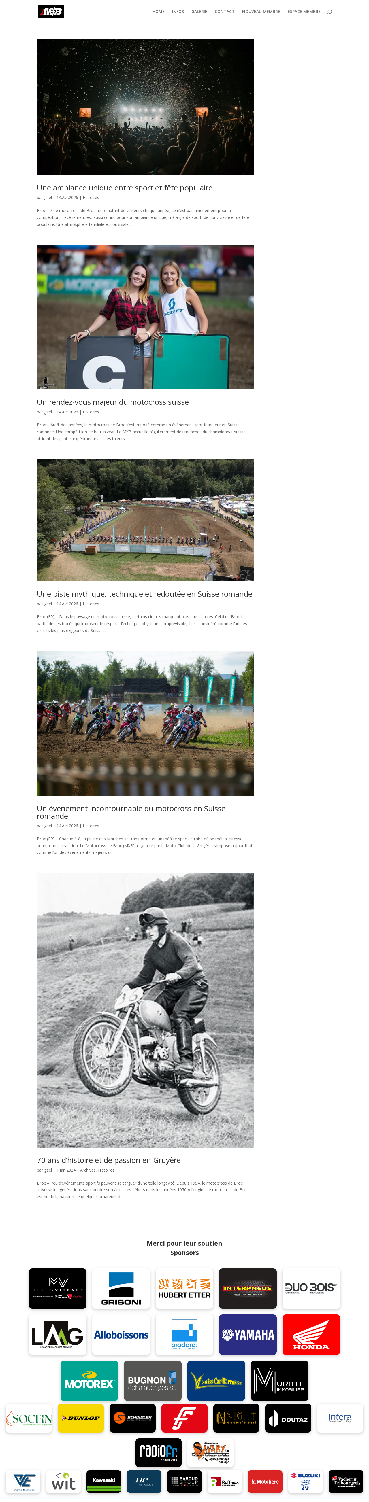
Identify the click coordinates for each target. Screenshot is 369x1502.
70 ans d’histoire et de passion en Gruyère (109, 1160)
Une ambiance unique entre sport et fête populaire (124, 187)
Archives (88, 1170)
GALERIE (199, 12)
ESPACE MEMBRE (304, 12)
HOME (159, 12)
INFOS (178, 12)
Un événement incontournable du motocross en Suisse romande (131, 812)
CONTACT (225, 12)
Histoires (91, 197)
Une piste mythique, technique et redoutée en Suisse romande (144, 594)
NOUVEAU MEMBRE (261, 12)
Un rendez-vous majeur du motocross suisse (113, 402)
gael (48, 197)
